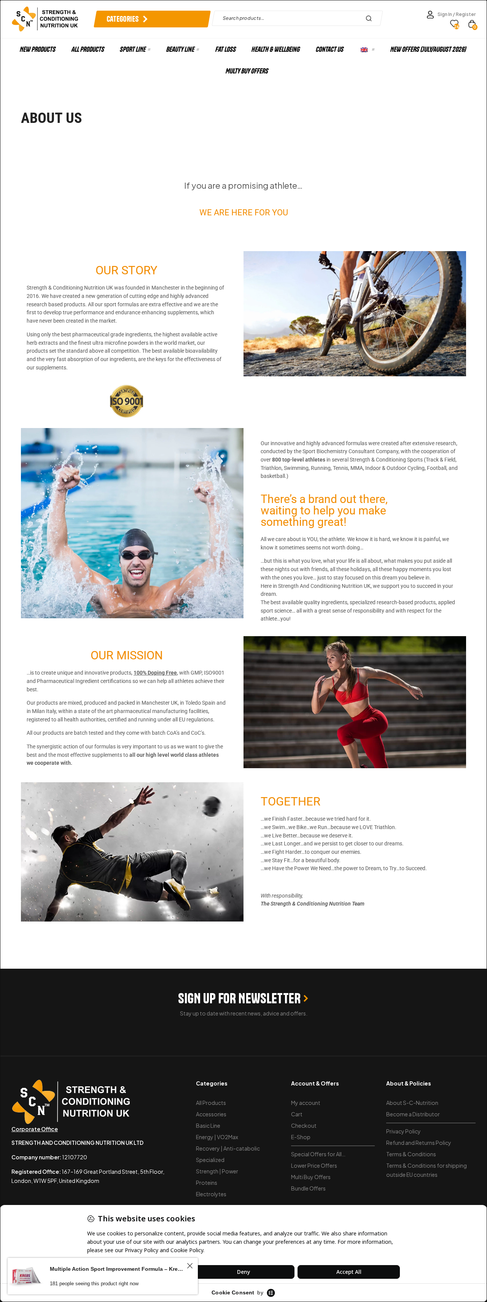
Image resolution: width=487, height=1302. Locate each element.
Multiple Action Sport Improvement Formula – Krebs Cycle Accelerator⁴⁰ (117, 1269)
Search (370, 18)
